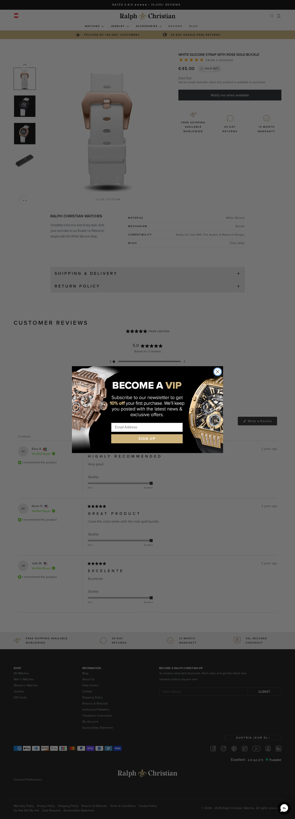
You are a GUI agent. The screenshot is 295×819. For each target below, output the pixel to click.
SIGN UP (147, 439)
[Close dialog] (217, 371)
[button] (284, 808)
